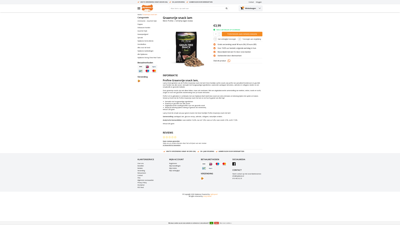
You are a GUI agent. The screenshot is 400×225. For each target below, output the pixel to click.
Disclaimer (141, 185)
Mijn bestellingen (175, 166)
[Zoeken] (226, 8)
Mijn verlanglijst (174, 171)
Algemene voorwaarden (146, 180)
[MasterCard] (154, 71)
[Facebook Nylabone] (234, 165)
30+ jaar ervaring (178, 2)
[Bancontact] (141, 71)
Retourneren (142, 173)
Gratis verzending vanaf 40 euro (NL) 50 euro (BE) (237, 44)
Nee (216, 223)
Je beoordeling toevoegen (172, 145)
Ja (211, 223)
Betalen (140, 168)
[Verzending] (139, 80)
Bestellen (141, 166)
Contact (140, 175)
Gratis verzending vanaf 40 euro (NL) (154, 2)
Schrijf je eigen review (184, 21)
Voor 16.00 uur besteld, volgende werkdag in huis (237, 48)
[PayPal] (154, 67)
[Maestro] (147, 71)
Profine (170, 21)
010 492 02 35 (237, 178)
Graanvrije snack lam (150, 15)
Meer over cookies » (226, 223)
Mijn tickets (173, 168)
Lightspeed (214, 194)
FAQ (139, 178)
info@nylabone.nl (238, 176)
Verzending (141, 171)
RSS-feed (141, 187)
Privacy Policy (142, 183)
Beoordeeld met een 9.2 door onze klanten (234, 52)
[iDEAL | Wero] (147, 67)
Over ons (141, 163)
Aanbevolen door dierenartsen (200, 2)
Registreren (173, 163)
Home (140, 15)
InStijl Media (207, 196)
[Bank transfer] (141, 67)
